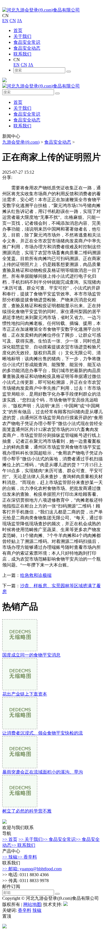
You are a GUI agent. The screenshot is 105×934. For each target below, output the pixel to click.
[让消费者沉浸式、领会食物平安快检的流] (19, 727)
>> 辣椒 (9, 857)
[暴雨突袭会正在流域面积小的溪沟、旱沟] (19, 766)
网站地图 (32, 904)
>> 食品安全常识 (59, 839)
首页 (17, 30)
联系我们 (22, 54)
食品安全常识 (26, 42)
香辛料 (24, 910)
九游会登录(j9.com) (20, 142)
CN (13, 20)
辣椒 (36, 910)
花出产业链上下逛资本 (24, 694)
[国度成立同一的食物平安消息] (19, 649)
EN (5, 20)
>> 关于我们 (30, 839)
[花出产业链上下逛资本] (19, 688)
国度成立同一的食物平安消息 (31, 655)
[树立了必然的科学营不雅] (19, 805)
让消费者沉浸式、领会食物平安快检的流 (42, 733)
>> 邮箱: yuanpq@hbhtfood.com (32, 868)
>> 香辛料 (27, 857)
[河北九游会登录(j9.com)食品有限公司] (41, 10)
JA (19, 20)
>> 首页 (9, 839)
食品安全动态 (26, 48)
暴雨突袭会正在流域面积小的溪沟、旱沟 (42, 772)
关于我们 (22, 36)
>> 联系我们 (23, 845)
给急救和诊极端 (36, 575)
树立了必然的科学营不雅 (27, 811)
